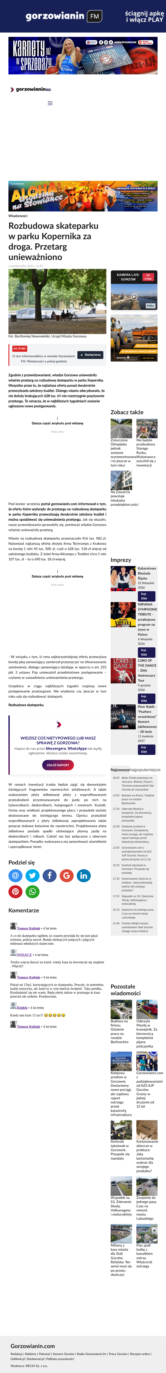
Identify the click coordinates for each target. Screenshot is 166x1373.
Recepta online (140, 1354)
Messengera (56, 748)
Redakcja (16, 1354)
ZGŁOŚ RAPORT (58, 765)
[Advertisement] (83, 148)
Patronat (44, 1354)
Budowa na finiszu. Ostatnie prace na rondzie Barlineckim (138, 799)
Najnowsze (120, 770)
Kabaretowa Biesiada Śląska (147, 573)
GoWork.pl (18, 1359)
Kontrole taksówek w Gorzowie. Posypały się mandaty (135, 869)
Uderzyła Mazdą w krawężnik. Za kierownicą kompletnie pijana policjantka (136, 814)
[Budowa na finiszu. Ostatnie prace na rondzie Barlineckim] (121, 1009)
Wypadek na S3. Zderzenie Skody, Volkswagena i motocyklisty (137, 900)
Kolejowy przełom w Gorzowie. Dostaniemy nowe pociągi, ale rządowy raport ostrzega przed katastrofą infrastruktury (137, 834)
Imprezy (121, 560)
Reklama (30, 1354)
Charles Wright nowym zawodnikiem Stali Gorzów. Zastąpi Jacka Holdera (137, 927)
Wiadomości (17, 216)
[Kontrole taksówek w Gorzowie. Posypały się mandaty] (121, 1129)
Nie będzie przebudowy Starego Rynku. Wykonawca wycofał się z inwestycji (146, 453)
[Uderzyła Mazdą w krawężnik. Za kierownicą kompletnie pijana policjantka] (147, 1009)
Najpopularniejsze (145, 770)
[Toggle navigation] (50, 103)
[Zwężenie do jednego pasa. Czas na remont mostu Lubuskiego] (147, 1185)
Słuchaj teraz (93, 354)
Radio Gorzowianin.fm (91, 1354)
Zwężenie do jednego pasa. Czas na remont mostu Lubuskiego (138, 913)
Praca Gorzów (118, 1354)
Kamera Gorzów (63, 1354)
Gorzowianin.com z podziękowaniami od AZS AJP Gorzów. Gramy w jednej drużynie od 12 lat (137, 853)
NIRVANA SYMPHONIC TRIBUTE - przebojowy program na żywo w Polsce (148, 619)
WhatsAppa (77, 748)
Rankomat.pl (35, 1359)
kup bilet (144, 596)
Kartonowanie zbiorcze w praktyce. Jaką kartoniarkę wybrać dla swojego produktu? (137, 884)
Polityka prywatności (60, 1359)
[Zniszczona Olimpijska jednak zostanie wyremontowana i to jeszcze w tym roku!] (121, 428)
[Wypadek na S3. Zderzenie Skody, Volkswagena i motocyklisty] (121, 1185)
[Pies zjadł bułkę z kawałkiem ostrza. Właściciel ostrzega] (147, 1233)
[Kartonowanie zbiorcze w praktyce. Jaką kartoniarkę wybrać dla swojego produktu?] (147, 1129)
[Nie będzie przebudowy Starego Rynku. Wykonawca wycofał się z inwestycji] (147, 428)
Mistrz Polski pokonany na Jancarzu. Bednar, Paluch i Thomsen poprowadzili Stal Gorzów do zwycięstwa (138, 783)
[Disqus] (57, 975)
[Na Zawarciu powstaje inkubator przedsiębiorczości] (121, 480)
